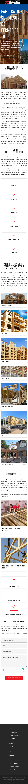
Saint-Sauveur (14, 763)
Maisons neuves (7, 306)
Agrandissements (7, 464)
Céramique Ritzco (19, 777)
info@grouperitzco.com (14, 614)
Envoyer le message (14, 678)
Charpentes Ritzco (7, 779)
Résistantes (14, 226)
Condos (4, 334)
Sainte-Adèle (11, 747)
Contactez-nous (9, 52)
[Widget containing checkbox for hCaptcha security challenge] (14, 670)
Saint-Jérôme (14, 760)
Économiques (14, 212)
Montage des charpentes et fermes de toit (13, 567)
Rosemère (11, 743)
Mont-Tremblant (15, 770)
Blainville (13, 729)
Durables (14, 199)
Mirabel (13, 738)
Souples (14, 186)
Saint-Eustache (12, 755)
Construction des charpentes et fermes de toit (12, 530)
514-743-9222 (14, 586)
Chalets (4, 436)
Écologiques (14, 253)
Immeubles (5, 362)
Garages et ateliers (8, 407)
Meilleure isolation (14, 239)
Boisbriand (14, 732)
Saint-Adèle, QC (14, 600)
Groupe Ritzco (10, 777)
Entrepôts (5, 379)
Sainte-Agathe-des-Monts (14, 751)
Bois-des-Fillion (15, 735)
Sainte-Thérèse (14, 766)
